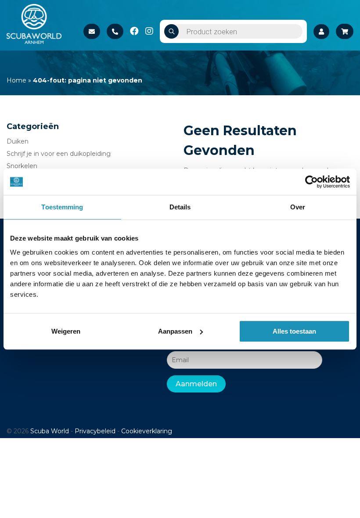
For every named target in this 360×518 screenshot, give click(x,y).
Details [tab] (180, 207)
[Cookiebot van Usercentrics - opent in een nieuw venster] (311, 181)
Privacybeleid (95, 431)
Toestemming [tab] (62, 207)
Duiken (18, 141)
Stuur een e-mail (91, 31)
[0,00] (344, 31)
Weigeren (65, 331)
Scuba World (49, 431)
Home (16, 80)
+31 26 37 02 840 (115, 31)
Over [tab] (297, 207)
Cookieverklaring (146, 431)
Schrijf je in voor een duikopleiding (59, 154)
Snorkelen (22, 166)
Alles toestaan (294, 331)
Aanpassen (175, 331)
